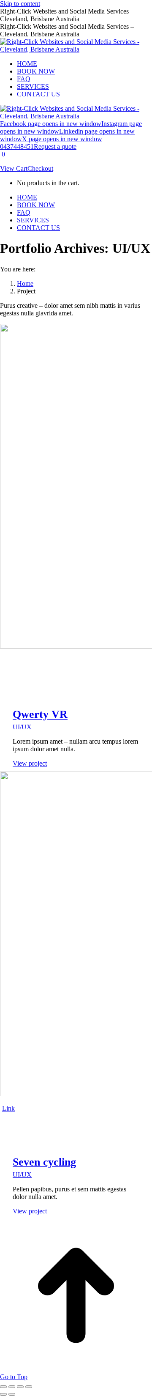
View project (30, 763)
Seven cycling (44, 1162)
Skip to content (20, 3)
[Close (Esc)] (3, 1386)
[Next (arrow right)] (11, 1394)
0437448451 (17, 146)
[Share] (11, 1386)
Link (8, 1108)
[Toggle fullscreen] (20, 1386)
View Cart (13, 168)
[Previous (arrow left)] (3, 1394)
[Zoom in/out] (28, 1386)
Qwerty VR (40, 714)
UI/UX (22, 727)
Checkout (40, 168)
